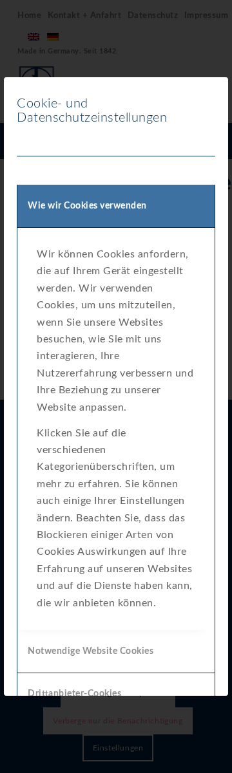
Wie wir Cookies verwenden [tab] (87, 205)
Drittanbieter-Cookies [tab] (74, 693)
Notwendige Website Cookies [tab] (90, 651)
